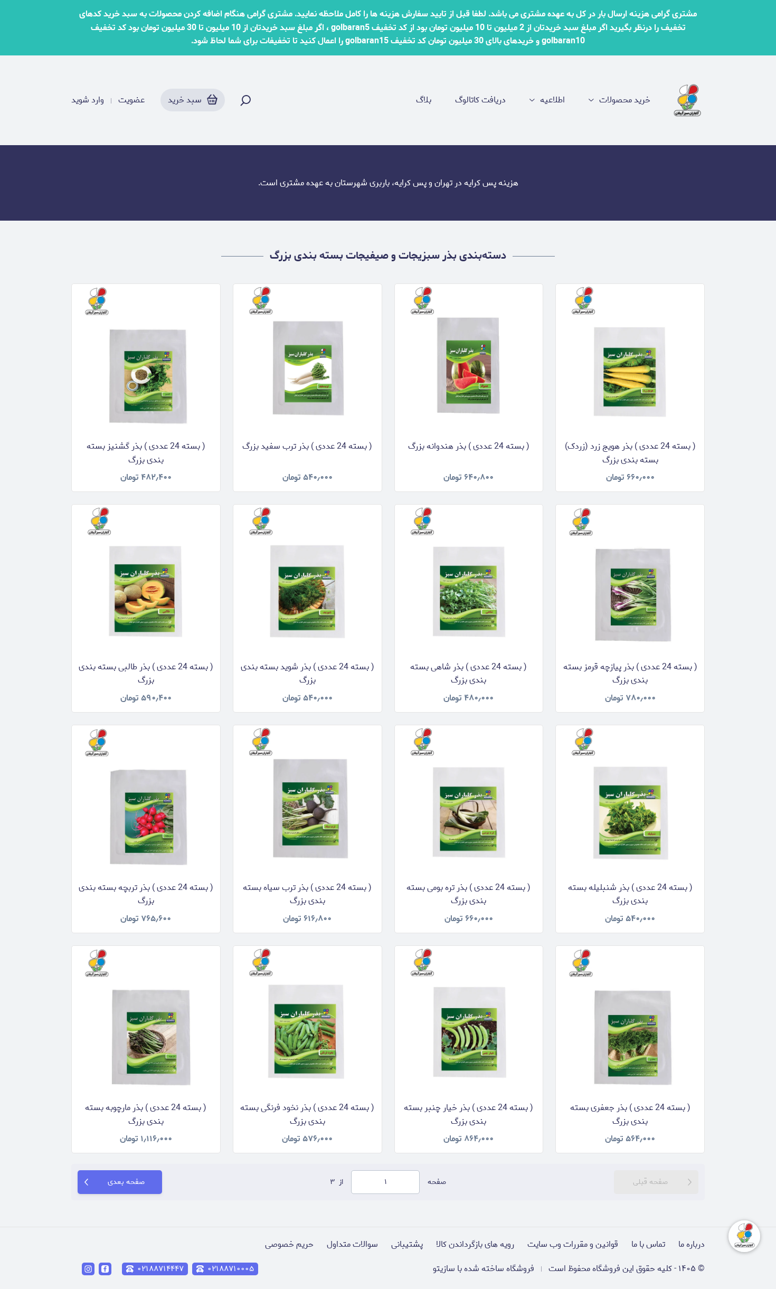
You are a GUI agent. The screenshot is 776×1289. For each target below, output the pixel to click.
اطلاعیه (552, 100)
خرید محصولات (624, 100)
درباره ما (691, 1244)
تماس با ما (648, 1244)
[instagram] (88, 1269)
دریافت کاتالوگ (480, 100)
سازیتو (444, 1269)
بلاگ (423, 100)
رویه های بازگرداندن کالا (475, 1244)
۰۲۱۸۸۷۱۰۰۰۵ (230, 1269)
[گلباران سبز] (688, 100)
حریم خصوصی (289, 1244)
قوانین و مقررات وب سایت (572, 1244)
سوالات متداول (352, 1244)
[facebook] (105, 1269)
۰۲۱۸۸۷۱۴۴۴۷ (160, 1269)
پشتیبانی (407, 1244)
